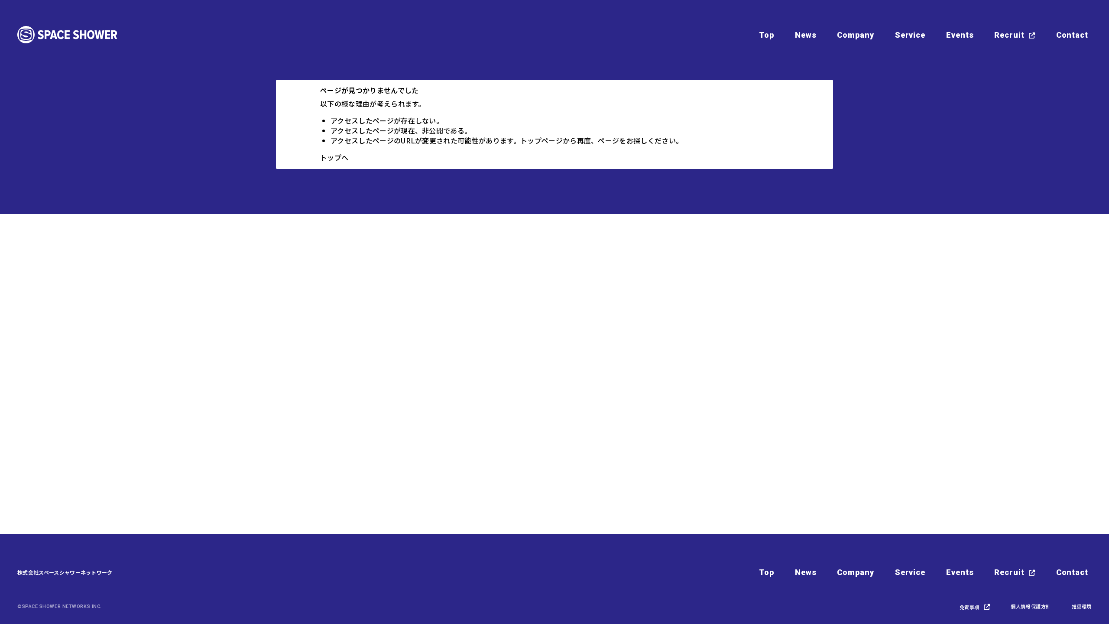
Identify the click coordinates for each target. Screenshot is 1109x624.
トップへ (334, 157)
